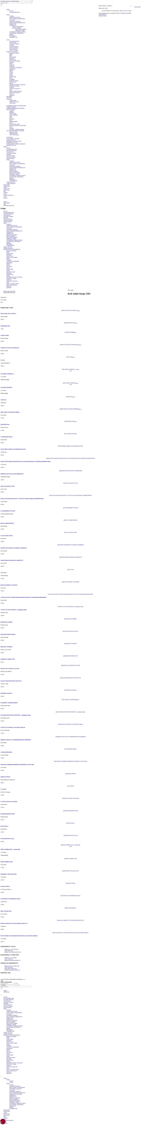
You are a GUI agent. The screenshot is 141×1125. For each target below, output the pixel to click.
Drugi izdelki (7, 203)
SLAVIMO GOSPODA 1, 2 (7, 373)
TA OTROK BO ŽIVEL (7, 436)
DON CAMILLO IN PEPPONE (14, 1012)
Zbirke (5, 1008)
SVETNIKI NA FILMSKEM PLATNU (10, 898)
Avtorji (5, 1112)
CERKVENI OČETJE (11, 1011)
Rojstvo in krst (9, 1060)
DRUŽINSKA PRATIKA (15, 1089)
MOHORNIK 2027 (5, 326)
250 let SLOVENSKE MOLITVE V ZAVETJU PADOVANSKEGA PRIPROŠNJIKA (22, 498)
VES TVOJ (3, 572)
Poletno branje (9, 1055)
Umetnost (8, 1065)
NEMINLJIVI (9, 1018)
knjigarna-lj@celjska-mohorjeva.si (12, 960)
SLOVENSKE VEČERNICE (13, 1027)
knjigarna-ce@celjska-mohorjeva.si (12, 952)
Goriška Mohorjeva (8, 1033)
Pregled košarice (102, 14)
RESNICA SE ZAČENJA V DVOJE (10, 668)
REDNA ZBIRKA (10, 1022)
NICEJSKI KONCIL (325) (7, 838)
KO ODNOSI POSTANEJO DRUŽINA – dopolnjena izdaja (16, 715)
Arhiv (5, 1119)
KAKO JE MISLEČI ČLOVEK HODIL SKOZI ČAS (14, 923)
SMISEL (8, 1028)
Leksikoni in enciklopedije (12, 1047)
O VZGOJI (3, 789)
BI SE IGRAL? (4, 826)
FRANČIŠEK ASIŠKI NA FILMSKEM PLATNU (13, 449)
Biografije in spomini (11, 1036)
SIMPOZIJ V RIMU (11, 1024)
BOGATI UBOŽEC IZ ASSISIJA (9, 585)
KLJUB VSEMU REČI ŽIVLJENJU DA (11, 681)
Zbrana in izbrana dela (11, 1070)
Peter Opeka (9, 1052)
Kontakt (5, 1123)
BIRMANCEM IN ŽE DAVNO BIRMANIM (12, 474)
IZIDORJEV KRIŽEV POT (8, 659)
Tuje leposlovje (7, 1001)
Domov (5, 201)
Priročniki (6, 1003)
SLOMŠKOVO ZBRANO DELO (14, 1026)
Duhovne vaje (9, 1041)
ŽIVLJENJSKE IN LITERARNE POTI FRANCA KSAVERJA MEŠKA (19, 935)
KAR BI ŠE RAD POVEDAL (8, 634)
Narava (8, 1051)
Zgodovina (9, 1073)
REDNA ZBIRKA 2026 (6, 861)
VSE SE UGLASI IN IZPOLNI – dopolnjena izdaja (14, 609)
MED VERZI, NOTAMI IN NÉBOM (10, 412)
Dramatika (8, 1040)
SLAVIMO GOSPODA (6, 387)
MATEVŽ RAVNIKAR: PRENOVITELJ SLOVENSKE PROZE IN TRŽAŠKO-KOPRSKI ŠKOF (26, 461)
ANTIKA (8, 1010)
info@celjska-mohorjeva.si (10, 968)
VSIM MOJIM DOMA (6, 752)
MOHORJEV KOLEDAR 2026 (8, 874)
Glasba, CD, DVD (8, 1032)
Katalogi (5, 1117)
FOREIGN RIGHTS (8, 1120)
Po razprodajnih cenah (9, 998)
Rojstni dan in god (10, 1057)
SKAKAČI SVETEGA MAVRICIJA (10, 347)
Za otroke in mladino (8, 1002)
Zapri (2, 980)
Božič (7, 1037)
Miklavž (8, 1049)
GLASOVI (9, 1014)
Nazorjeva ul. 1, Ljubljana (10, 957)
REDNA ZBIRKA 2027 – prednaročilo (10, 849)
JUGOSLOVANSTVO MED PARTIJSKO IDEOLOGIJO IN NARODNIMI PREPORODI (23, 597)
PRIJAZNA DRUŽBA (11, 1020)
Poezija (8, 1053)
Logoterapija (9, 1048)
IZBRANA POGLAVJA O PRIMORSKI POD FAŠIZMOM (16, 739)
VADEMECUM (10, 1031)
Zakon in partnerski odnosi (12, 1069)
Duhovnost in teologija (11, 1043)
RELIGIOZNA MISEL (11, 1023)
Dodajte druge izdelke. (126, 13)
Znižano (11, 1082)
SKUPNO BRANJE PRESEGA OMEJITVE (12, 560)
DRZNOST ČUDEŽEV (7, 646)
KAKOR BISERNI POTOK (8, 814)
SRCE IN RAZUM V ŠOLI (8, 486)
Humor (8, 1044)
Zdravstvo (8, 1072)
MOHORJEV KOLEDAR (15, 1094)
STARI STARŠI (5, 335)
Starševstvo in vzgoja (11, 1064)
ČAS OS (3, 360)
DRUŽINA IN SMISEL (7, 622)
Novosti (5, 997)
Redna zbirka (7, 1114)
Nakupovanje (7, 1111)
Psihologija (9, 1058)
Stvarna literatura (7, 1007)
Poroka (8, 1056)
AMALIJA (3, 399)
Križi (5, 204)
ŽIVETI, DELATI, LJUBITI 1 (8, 313)
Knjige (5, 990)
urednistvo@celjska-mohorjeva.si (12, 970)
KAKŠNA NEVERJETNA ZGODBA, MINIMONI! (14, 548)
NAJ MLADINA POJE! (7, 535)
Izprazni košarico (103, 15)
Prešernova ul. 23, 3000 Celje (11, 949)
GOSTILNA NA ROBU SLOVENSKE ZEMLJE (13, 727)
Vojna (7, 1068)
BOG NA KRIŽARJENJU (7, 523)
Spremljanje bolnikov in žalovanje (14, 1062)
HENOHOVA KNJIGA (6, 693)
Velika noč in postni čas (11, 1066)
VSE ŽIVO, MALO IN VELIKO (9, 801)
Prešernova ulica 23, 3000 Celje (11, 966)
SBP (5, 1116)
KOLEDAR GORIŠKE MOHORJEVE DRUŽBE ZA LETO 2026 (17, 764)
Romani (8, 1061)
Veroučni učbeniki (8, 1004)
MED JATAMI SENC (6, 911)
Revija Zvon (6, 1115)
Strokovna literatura (8, 1006)
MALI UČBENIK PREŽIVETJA (14, 1016)
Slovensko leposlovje (8, 999)
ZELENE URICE (5, 886)
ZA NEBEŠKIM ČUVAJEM (8, 511)
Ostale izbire (6, 992)
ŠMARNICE (9, 1030)
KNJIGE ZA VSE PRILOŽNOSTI (12, 1035)
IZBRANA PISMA (5, 776)
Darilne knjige (9, 1039)
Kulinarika (8, 1045)
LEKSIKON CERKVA (12, 1015)
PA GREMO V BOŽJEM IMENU (9, 702)
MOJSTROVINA (5, 424)
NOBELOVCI (9, 1019)
